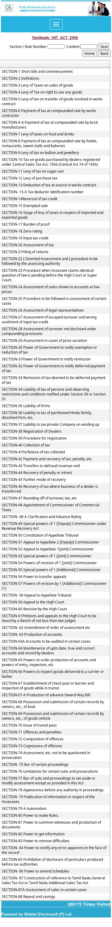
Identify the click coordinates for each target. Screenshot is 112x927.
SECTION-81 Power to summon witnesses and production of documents (51, 825)
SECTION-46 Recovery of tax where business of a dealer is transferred (50, 489)
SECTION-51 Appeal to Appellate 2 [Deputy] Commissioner (50, 542)
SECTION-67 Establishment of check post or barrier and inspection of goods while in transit (48, 686)
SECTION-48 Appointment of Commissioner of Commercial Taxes (50, 507)
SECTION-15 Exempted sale (25, 205)
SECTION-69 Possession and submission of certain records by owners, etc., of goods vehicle (53, 716)
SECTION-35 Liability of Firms (26, 406)
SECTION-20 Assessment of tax (28, 245)
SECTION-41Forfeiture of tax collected (33, 452)
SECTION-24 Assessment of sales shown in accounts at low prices (50, 289)
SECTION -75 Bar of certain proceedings (35, 764)
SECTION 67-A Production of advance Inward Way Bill (46, 695)
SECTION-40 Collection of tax (26, 445)
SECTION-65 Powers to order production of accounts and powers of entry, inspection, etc (49, 662)
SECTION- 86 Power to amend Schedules (35, 871)
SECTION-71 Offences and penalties (32, 732)
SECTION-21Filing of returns (25, 252)
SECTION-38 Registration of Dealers (32, 431)
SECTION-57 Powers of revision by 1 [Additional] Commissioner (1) (54, 586)
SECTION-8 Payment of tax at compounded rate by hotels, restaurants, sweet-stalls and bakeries (49, 143)
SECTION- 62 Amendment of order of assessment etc (46, 627)
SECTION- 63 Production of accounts (32, 634)
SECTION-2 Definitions (20, 78)
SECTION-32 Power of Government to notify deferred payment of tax (53, 368)
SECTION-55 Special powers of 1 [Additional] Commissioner (51, 569)
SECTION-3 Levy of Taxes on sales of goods (37, 85)
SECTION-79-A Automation (24, 808)
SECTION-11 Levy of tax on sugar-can (33, 171)
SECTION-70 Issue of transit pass (29, 725)
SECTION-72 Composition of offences (33, 739)
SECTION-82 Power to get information (33, 834)
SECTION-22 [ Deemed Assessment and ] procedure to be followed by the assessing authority (50, 261)
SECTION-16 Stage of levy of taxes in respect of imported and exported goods (52, 215)
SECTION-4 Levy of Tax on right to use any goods (42, 92)
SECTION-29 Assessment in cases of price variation (44, 340)
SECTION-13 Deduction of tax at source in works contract (49, 185)
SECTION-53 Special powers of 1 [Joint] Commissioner (46, 556)
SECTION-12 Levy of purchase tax (29, 178)
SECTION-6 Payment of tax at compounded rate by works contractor (49, 113)
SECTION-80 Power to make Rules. (30, 815)
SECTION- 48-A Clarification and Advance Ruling (41, 516)
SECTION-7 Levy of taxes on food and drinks (38, 134)
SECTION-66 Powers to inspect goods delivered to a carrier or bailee (53, 674)
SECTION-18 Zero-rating (22, 231)
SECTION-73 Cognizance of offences (32, 746)
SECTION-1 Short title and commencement (37, 71)
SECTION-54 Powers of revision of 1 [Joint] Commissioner (49, 563)
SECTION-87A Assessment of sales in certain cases (44, 889)
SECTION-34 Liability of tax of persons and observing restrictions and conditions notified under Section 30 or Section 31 (54, 394)
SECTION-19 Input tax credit (25, 238)
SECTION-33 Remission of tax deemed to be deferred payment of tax (53, 380)
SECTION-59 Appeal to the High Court (33, 602)
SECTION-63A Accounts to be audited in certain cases (46, 641)
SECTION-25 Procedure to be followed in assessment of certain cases (54, 301)
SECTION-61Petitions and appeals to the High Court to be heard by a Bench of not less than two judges (49, 618)
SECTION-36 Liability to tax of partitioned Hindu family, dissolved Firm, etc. (47, 415)
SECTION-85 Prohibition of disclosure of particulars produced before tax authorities (52, 862)
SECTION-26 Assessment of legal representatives (43, 310)
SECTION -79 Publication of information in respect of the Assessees (48, 799)
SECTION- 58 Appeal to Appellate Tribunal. (37, 595)
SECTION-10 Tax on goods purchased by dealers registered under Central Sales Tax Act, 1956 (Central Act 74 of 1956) (51, 162)
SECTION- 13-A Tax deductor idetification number (43, 192)
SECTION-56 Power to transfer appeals (34, 576)
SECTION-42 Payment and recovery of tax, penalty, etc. (47, 459)
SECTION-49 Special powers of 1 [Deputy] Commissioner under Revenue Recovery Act (54, 526)
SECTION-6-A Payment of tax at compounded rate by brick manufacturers (50, 125)
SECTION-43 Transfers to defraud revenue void (41, 466)
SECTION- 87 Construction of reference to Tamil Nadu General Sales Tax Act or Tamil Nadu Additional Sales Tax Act (53, 880)
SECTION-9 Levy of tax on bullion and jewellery (40, 152)
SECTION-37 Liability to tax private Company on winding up (50, 424)
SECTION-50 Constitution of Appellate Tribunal (40, 535)
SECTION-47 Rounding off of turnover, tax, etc (39, 498)
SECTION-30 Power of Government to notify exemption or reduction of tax (49, 350)
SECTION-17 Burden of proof (26, 224)
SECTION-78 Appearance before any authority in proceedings (53, 790)
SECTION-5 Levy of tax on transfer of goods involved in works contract (52, 101)
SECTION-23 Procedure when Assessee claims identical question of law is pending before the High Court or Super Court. (49, 275)
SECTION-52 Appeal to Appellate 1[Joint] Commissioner (48, 549)
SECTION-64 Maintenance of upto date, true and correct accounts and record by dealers (48, 651)
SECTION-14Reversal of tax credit (29, 199)
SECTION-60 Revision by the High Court (34, 609)
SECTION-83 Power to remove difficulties (36, 841)
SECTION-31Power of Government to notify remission (46, 359)
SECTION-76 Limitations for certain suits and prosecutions (50, 771)
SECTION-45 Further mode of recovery (34, 479)
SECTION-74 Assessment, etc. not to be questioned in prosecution (46, 755)
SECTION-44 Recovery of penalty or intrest (37, 472)
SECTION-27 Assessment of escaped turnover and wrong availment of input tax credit (49, 319)
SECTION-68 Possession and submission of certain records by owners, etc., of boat (53, 704)
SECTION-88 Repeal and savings (28, 896)
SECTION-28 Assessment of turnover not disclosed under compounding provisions (49, 331)
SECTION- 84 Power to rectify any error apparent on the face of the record (54, 850)
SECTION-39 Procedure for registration (34, 438)
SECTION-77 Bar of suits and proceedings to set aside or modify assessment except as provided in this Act (48, 781)
